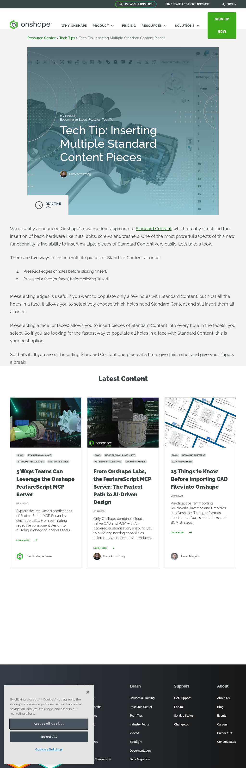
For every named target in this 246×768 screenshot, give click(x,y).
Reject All (49, 736)
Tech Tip (107, 119)
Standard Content (154, 228)
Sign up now (222, 25)
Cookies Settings (49, 749)
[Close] (88, 692)
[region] (49, 724)
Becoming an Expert (74, 119)
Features (95, 119)
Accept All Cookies (49, 723)
